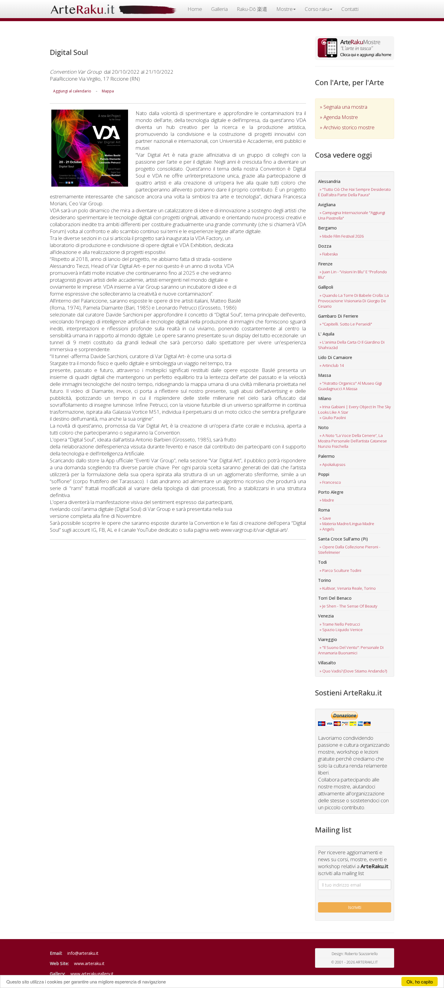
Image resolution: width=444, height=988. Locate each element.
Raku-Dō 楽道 (252, 8)
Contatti (350, 8)
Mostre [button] (284, 8)
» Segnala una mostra (343, 106)
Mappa (108, 91)
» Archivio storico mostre (347, 127)
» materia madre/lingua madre (347, 523)
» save (325, 518)
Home (195, 8)
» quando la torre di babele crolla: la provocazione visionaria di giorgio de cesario (353, 301)
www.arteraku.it (89, 963)
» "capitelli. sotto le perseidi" (346, 324)
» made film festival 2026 (342, 236)
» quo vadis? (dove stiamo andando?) (353, 671)
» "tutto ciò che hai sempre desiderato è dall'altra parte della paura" (354, 192)
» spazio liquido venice (341, 629)
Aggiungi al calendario (72, 91)
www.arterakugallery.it (92, 974)
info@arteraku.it (82, 953)
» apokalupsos (332, 464)
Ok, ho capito (420, 981)
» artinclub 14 (332, 365)
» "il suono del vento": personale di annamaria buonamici (351, 650)
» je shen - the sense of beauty (348, 606)
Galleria (219, 8)
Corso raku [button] (317, 8)
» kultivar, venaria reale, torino (348, 588)
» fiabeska (329, 254)
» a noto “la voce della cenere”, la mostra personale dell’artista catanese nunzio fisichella (352, 441)
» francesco (330, 482)
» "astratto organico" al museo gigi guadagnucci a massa (350, 385)
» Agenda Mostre (339, 117)
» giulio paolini (333, 417)
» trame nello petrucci (340, 624)
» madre (327, 500)
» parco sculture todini (340, 570)
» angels (327, 529)
